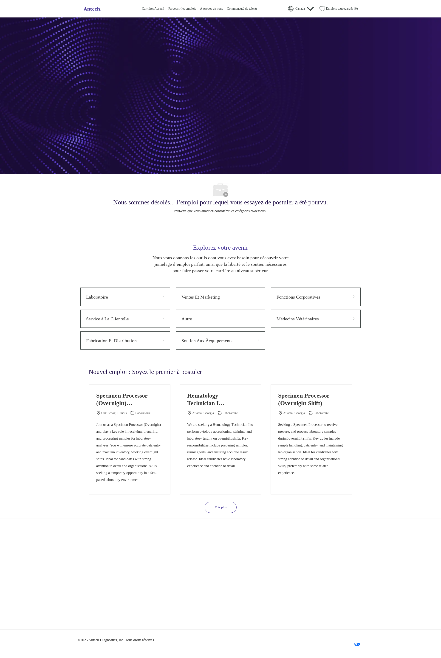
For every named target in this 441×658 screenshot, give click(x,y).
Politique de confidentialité (279, 636)
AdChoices (354, 636)
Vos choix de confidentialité (339, 643)
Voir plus (220, 507)
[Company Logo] (91, 8)
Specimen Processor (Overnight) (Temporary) (122, 399)
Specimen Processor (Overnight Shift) (304, 399)
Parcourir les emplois (182, 8)
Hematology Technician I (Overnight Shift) (209, 399)
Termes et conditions (311, 636)
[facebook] (83, 616)
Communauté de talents (242, 8)
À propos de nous (211, 8)
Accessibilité (335, 636)
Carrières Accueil (153, 8)
